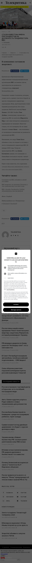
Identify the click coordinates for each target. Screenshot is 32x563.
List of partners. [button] (11, 289)
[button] (16, 278)
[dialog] (16, 281)
